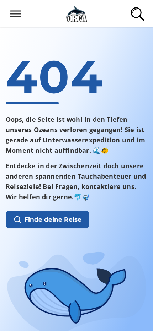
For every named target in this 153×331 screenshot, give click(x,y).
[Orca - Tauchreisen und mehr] (76, 13)
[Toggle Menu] (15, 13)
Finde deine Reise (52, 219)
